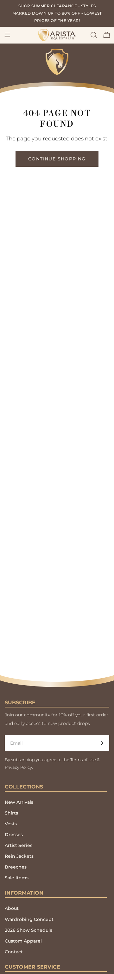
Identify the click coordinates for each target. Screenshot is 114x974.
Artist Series (18, 845)
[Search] (93, 35)
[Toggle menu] (7, 35)
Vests (11, 824)
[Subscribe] (102, 743)
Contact (14, 952)
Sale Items (16, 878)
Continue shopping (57, 159)
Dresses (14, 834)
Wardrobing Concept (29, 919)
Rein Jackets (19, 856)
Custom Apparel (23, 941)
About (12, 908)
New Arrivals (19, 802)
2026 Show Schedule (29, 930)
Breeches (16, 867)
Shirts (11, 813)
